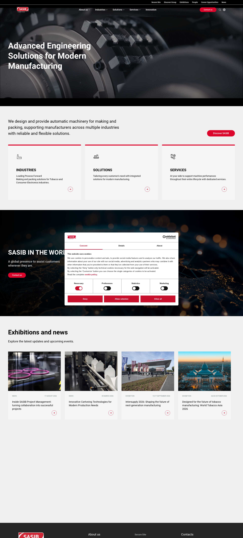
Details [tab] (121, 246)
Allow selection (121, 299)
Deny (85, 299)
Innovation (151, 9)
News (224, 2)
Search (219, 9)
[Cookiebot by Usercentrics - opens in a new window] (165, 237)
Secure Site (156, 2)
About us (83, 9)
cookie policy (91, 274)
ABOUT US (94, 534)
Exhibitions (184, 2)
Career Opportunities (209, 2)
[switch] (107, 288)
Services (134, 9)
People (195, 2)
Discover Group (170, 2)
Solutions (117, 9)
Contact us (208, 10)
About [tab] (159, 246)
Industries (100, 9)
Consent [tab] (83, 246)
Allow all (158, 299)
